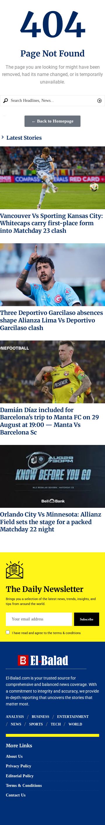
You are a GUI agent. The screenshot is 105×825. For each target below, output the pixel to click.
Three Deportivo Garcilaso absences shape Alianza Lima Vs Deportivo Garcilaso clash (51, 320)
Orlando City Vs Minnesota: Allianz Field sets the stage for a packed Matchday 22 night (50, 522)
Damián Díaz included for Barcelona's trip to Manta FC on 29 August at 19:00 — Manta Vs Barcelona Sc (49, 421)
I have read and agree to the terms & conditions (46, 633)
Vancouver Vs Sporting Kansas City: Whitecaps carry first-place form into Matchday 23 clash (51, 223)
